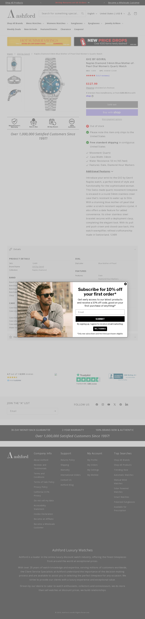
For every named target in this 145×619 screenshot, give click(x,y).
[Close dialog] (125, 284)
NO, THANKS (100, 329)
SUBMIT (100, 319)
